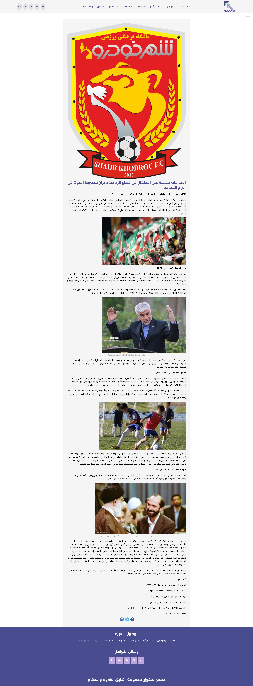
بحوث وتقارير (171, 6)
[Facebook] (132, 619)
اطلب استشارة (114, 6)
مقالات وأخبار (156, 6)
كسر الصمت (141, 6)
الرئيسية (184, 6)
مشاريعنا (128, 6)
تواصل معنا (88, 6)
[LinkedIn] (122, 619)
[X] (127, 619)
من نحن (100, 6)
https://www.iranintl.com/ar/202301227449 (167, 591)
